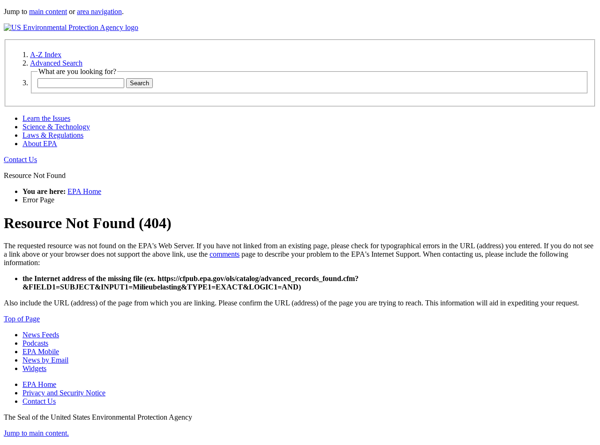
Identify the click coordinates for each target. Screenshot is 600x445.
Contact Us (20, 159)
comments (225, 254)
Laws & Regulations (52, 135)
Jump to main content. (36, 433)
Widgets (34, 368)
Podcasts (35, 343)
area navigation (99, 11)
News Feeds (40, 335)
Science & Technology (56, 127)
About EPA (39, 144)
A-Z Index (45, 55)
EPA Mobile (40, 352)
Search (139, 83)
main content (48, 11)
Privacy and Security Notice (63, 393)
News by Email (45, 360)
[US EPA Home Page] (71, 27)
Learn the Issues (46, 118)
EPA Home (84, 191)
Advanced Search (56, 63)
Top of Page (22, 319)
